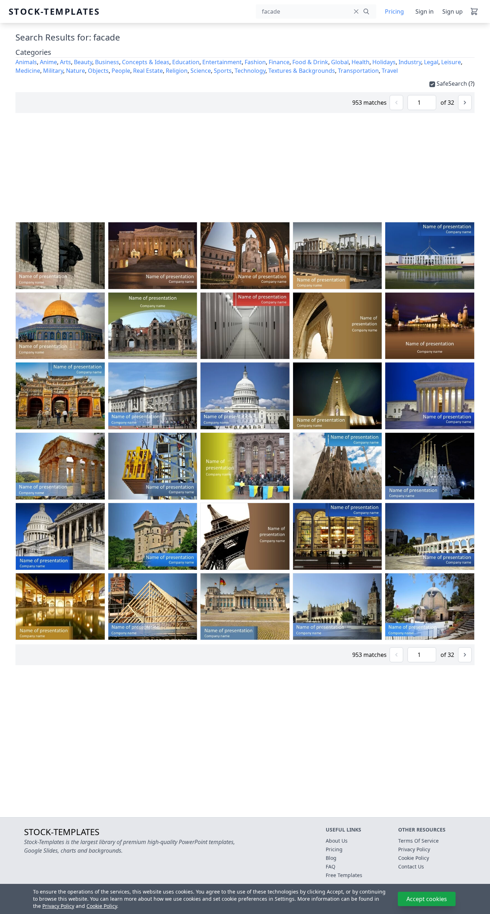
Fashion (255, 62)
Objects (98, 71)
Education (185, 62)
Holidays (384, 62)
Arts (65, 62)
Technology (250, 71)
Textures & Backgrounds (301, 71)
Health (360, 62)
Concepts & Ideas (145, 62)
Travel (390, 71)
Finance (279, 62)
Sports (223, 71)
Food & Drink (310, 62)
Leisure (451, 62)
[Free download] (83, 282)
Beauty (83, 62)
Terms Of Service (418, 840)
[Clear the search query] (356, 11)
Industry (410, 62)
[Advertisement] (245, 167)
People (121, 71)
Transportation (358, 71)
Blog (331, 857)
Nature (75, 71)
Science (200, 71)
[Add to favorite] (70, 282)
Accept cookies (426, 899)
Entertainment (222, 62)
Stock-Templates (26, 11)
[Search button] (366, 11)
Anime (48, 62)
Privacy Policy (58, 906)
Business (107, 62)
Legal (431, 62)
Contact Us (411, 866)
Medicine (27, 71)
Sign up (452, 11)
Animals (26, 62)
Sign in (424, 11)
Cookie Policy (101, 906)
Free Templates (344, 875)
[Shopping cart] (474, 11)
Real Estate (148, 71)
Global (340, 62)
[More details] (97, 282)
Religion (177, 71)
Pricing (394, 11)
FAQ (330, 866)
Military (53, 71)
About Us (337, 840)
